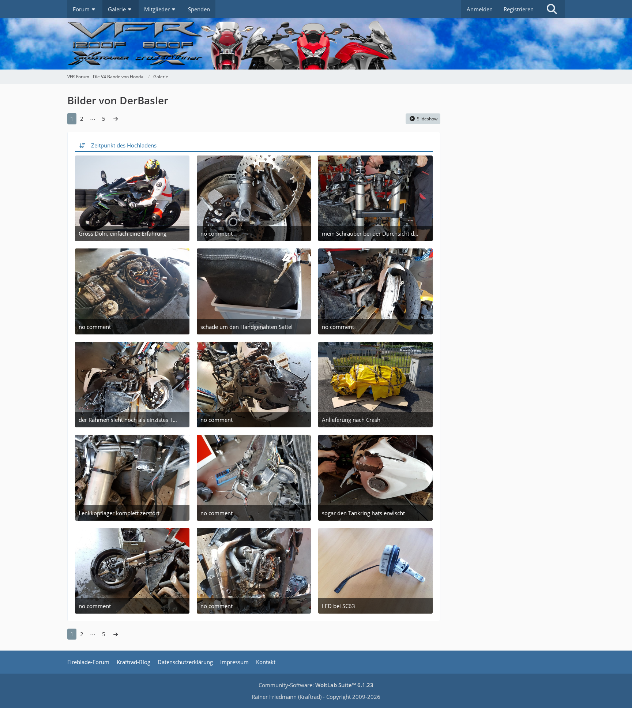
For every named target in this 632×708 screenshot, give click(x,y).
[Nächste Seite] (115, 118)
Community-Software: (316, 685)
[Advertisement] (509, 153)
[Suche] (552, 9)
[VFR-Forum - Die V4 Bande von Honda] (316, 44)
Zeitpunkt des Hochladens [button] (124, 145)
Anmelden (480, 9)
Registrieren (519, 9)
